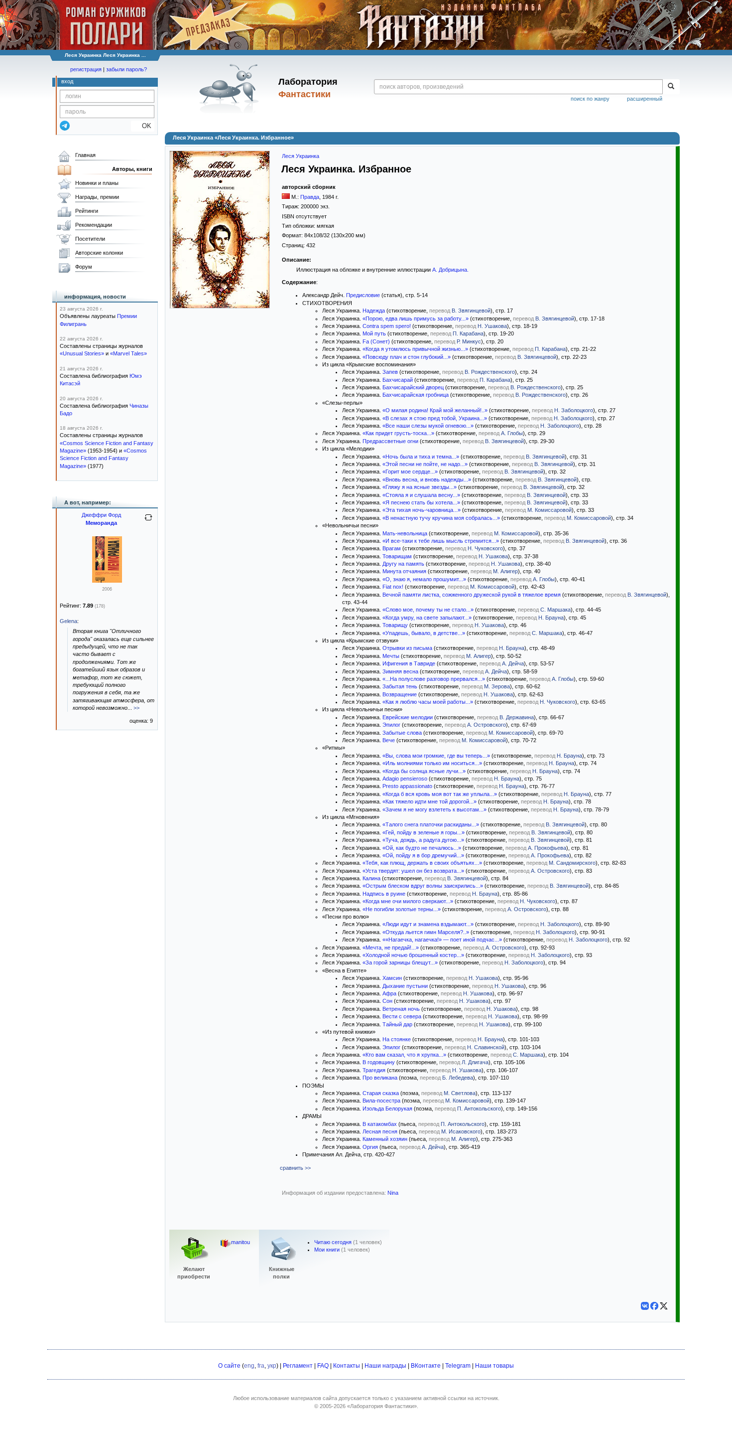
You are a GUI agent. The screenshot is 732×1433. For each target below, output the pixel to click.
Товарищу (395, 625)
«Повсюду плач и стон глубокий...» (407, 357)
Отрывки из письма (407, 648)
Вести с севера (401, 1016)
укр (271, 1365)
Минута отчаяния (404, 571)
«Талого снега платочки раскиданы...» (430, 824)
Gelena (68, 621)
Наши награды (385, 1365)
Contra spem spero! (387, 326)
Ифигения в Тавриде (408, 663)
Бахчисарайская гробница (415, 395)
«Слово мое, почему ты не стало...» (428, 610)
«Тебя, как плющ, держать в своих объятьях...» (422, 863)
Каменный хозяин (385, 1139)
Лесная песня (380, 1131)
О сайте (229, 1365)
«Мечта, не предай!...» (391, 948)
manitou (240, 1242)
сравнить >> (295, 1168)
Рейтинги (86, 211)
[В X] (664, 1306)
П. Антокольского (479, 1109)
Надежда (374, 311)
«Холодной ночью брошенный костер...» (413, 955)
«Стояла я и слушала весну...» (421, 495)
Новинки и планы (97, 183)
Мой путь (374, 333)
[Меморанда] (107, 581)
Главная (85, 155)
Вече (388, 740)
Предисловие (363, 295)
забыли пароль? (126, 69)
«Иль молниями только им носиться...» (432, 763)
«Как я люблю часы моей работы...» (427, 702)
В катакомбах (380, 1124)
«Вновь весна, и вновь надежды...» (426, 479)
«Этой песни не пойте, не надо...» (425, 464)
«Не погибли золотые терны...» (402, 909)
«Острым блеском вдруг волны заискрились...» (423, 886)
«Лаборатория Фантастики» (382, 1406)
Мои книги (327, 1250)
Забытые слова (402, 733)
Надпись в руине (384, 894)
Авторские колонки (99, 253)
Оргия (370, 1147)
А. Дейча (513, 663)
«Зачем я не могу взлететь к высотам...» (434, 809)
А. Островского (486, 725)
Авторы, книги (132, 169)
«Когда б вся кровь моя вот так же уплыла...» (439, 794)
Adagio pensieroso (404, 779)
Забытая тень (399, 686)
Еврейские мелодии (407, 717)
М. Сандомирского (572, 863)
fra (260, 1365)
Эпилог (391, 725)
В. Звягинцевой (471, 311)
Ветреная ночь (401, 1009)
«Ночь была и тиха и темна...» (420, 457)
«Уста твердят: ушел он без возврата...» (413, 871)
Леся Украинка (300, 156)
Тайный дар (397, 1024)
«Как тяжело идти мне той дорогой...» (429, 801)
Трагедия (374, 1070)
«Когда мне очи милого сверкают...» (408, 901)
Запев (390, 372)
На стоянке (396, 1039)
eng (249, 1365)
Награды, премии (97, 197)
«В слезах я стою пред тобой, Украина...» (434, 418)
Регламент (298, 1365)
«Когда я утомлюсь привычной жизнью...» (415, 349)
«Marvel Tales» (128, 353)
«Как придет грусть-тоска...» (398, 433)
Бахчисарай (397, 380)
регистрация (86, 69)
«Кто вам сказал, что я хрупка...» (404, 1055)
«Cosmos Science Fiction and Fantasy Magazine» (103, 458)
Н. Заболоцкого (573, 410)
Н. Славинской (485, 1047)
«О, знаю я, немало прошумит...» (424, 579)
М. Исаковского (461, 1131)
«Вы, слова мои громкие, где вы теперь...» (436, 756)
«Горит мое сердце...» (410, 472)
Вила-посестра (381, 1101)
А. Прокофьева (547, 848)
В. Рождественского (490, 372)
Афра (389, 993)
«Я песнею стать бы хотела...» (421, 502)
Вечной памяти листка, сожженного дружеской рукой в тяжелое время (471, 595)
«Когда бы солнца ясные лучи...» (424, 771)
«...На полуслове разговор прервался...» (433, 679)
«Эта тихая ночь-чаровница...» (421, 510)
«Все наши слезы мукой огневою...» (428, 426)
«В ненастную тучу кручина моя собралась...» (441, 518)
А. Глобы (512, 433)
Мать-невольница (404, 533)
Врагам (391, 548)
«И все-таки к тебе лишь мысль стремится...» (440, 541)
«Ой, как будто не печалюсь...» (421, 848)
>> (136, 708)
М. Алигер (505, 571)
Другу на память (403, 564)
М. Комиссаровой (549, 510)
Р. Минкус (469, 341)
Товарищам (397, 556)
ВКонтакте (426, 1365)
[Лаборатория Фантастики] (230, 88)
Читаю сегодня (333, 1242)
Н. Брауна (551, 618)
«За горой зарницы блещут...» (400, 962)
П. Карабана (468, 333)
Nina (392, 1193)
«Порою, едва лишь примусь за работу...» (416, 318)
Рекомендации (93, 225)
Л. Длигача (475, 1062)
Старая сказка (381, 1093)
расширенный (644, 99)
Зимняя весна (400, 671)
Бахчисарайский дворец (413, 387)
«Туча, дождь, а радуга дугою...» (423, 840)
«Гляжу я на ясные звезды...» (419, 487)
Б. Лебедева (457, 1078)
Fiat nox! (392, 587)
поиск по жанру (590, 99)
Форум (83, 267)
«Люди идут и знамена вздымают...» (428, 924)
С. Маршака (555, 610)
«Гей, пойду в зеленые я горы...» (423, 832)
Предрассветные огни (390, 441)
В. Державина (516, 717)
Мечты (390, 656)
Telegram (458, 1365)
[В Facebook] (654, 1306)
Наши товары (494, 1365)
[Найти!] (671, 86)
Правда (309, 197)
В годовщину (379, 1062)
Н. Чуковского (485, 548)
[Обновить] (148, 521)
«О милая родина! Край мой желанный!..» (435, 410)
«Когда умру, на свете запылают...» (427, 618)
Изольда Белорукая (387, 1109)
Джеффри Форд (101, 515)
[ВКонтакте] (645, 1306)
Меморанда (101, 523)
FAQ (323, 1365)
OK (142, 126)
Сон (387, 1001)
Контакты (346, 1365)
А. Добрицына (449, 270)
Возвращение (399, 694)
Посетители (90, 239)
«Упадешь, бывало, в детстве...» (423, 633)
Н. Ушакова (492, 326)
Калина (371, 878)
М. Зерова (497, 686)
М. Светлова (460, 1093)
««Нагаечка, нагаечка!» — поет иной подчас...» (442, 940)
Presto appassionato (407, 786)
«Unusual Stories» (82, 353)
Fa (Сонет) (376, 341)
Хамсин (392, 978)
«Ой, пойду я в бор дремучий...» (423, 855)
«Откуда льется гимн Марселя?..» (425, 932)
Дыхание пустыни (405, 986)
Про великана (380, 1078)
